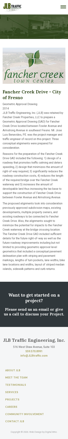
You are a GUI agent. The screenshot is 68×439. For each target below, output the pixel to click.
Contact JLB (14, 421)
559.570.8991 (34, 351)
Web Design (35, 432)
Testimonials (15, 384)
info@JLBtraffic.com (34, 355)
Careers (11, 406)
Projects (12, 399)
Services (11, 392)
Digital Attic (51, 432)
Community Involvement (24, 414)
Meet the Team (16, 377)
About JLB (12, 370)
